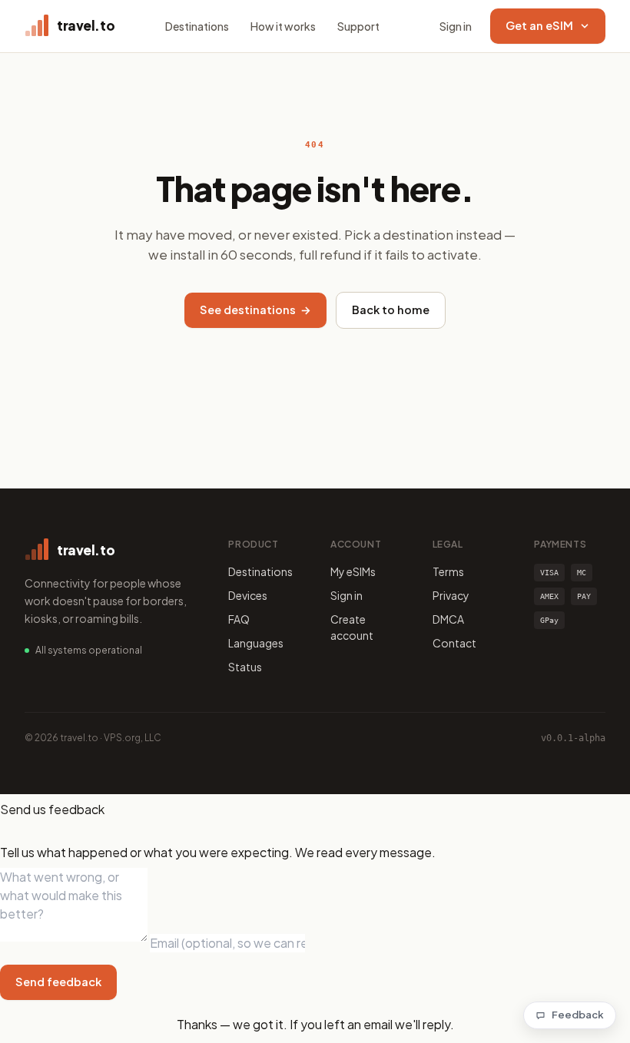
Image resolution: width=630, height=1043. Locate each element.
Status (245, 667)
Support (358, 26)
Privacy (451, 595)
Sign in (455, 26)
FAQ (239, 619)
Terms (448, 571)
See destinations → (255, 309)
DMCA (448, 619)
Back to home (390, 309)
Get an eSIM (539, 25)
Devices (247, 595)
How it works (283, 26)
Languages (256, 643)
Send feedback (58, 981)
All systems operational (88, 650)
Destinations (197, 26)
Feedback (578, 1014)
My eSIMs (353, 571)
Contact (454, 643)
